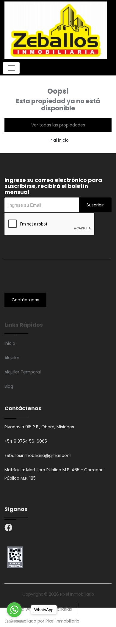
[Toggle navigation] (11, 68)
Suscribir (95, 205)
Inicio (9, 343)
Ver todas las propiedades (58, 125)
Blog (8, 386)
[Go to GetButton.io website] (14, 621)
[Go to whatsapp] (14, 609)
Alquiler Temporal (22, 372)
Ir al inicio (59, 140)
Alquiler (11, 358)
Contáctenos (25, 300)
